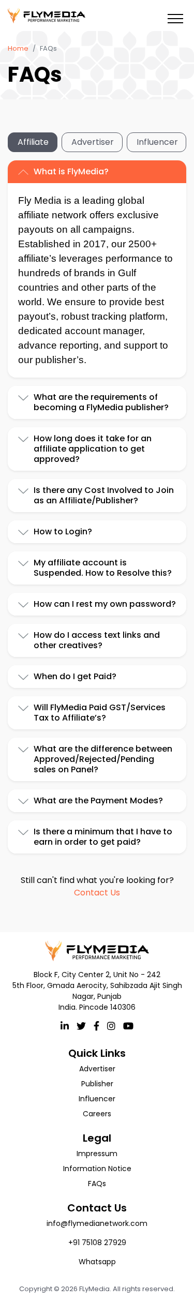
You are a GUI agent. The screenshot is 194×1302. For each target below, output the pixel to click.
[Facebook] (96, 1025)
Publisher (97, 1084)
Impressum (97, 1153)
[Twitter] (81, 1025)
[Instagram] (111, 1025)
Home (18, 48)
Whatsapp (97, 1261)
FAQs (97, 1183)
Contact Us (97, 893)
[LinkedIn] (65, 1025)
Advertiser (92, 142)
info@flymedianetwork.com (97, 1223)
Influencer (157, 142)
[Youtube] (128, 1025)
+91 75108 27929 (97, 1242)
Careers (97, 1114)
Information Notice (97, 1168)
